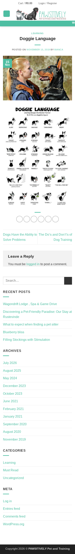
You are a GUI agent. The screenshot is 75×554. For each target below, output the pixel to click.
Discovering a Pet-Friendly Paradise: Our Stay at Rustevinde (37, 314)
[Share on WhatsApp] (19, 219)
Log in (7, 501)
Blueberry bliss (13, 332)
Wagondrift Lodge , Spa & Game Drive (30, 304)
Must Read (10, 470)
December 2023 (14, 386)
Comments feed (14, 516)
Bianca (58, 49)
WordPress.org (13, 524)
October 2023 (12, 393)
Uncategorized (13, 478)
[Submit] (68, 281)
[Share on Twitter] (34, 219)
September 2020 (15, 424)
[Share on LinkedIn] (55, 219)
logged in (33, 264)
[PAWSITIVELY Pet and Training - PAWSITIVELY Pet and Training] (41, 14)
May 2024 (10, 378)
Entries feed (11, 508)
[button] (27, 3)
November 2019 (14, 439)
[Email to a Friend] (41, 219)
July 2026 (10, 363)
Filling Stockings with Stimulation (26, 339)
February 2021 (13, 409)
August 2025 (12, 370)
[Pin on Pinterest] (48, 219)
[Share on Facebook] (26, 219)
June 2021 (10, 401)
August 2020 (12, 431)
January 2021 (12, 416)
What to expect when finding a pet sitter (30, 324)
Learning (37, 33)
